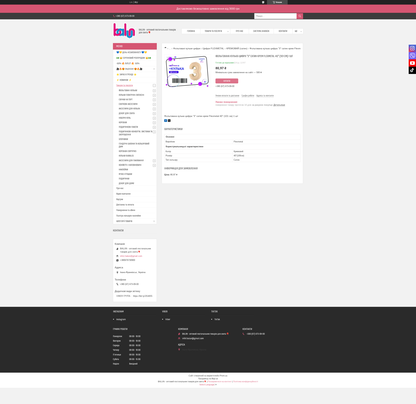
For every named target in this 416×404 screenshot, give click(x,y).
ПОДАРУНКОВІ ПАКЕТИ (128, 127)
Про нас (239, 31)
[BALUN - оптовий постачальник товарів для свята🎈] (124, 31)
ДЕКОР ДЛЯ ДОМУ (126, 183)
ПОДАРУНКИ (124, 178)
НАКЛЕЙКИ (123, 169)
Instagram (121, 319)
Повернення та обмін (125, 210)
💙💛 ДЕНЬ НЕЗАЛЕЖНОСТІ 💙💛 (131, 52)
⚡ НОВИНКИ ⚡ (123, 80)
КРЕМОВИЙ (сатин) (236, 48)
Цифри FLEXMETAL (213, 48)
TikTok (217, 319)
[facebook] (165, 121)
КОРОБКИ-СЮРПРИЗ (127, 151)
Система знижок (261, 31)
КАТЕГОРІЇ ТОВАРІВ (124, 221)
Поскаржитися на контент (220, 381)
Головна (191, 31)
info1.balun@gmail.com (131, 256)
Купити (226, 81)
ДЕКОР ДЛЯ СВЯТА (127, 113)
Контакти (283, 31)
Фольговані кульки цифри (186, 48)
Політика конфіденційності (245, 381)
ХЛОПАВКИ (123, 139)
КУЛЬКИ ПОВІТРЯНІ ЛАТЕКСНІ (131, 95)
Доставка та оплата (125, 204)
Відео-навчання (123, 194)
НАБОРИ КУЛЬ (125, 118)
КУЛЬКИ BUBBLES (126, 156)
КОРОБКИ (123, 122)
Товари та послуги (213, 31)
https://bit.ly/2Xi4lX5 (142, 296)
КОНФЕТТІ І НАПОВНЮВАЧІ (130, 165)
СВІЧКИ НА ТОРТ (125, 99)
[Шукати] (300, 16)
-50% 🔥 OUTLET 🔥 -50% (127, 63)
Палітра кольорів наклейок (128, 216)
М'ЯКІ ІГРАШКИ (125, 174)
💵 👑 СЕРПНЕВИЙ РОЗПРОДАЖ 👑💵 (133, 58)
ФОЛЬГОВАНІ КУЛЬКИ (128, 90)
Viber (167, 319)
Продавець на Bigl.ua (208, 379)
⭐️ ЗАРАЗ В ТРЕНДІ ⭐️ (126, 74)
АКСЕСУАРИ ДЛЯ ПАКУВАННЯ (131, 160)
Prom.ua (223, 376)
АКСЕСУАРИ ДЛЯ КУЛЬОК (129, 108)
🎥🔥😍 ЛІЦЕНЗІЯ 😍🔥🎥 (129, 69)
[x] (169, 121)
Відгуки (119, 199)
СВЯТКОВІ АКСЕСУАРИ (128, 104)
